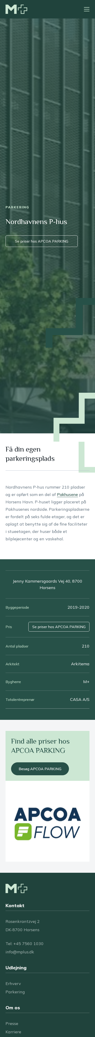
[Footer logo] (16, 888)
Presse (12, 1023)
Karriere (13, 1031)
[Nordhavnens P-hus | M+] (16, 9)
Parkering (15, 991)
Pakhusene (67, 494)
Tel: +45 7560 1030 (25, 943)
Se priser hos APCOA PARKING (41, 241)
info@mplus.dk (20, 952)
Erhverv (13, 983)
